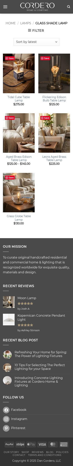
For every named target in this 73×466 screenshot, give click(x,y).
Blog (49, 452)
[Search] (68, 6)
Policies (62, 452)
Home (11, 23)
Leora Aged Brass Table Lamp (54, 158)
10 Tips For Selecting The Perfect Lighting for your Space (40, 367)
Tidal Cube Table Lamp (19, 99)
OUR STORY (11, 452)
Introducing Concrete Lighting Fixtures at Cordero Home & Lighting (39, 381)
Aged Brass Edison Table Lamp (19, 158)
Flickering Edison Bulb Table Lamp (54, 99)
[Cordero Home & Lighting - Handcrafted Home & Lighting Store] (37, 7)
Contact (19, 455)
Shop (25, 452)
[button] (5, 6)
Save (11, 58)
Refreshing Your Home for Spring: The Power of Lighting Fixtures (41, 354)
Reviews (38, 452)
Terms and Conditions (44, 455)
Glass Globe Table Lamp (19, 218)
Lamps (25, 23)
